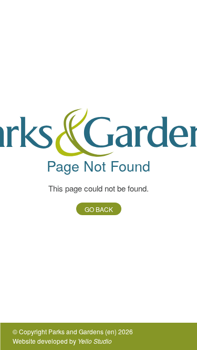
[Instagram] (178, 336)
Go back (99, 209)
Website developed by (62, 340)
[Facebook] (161, 336)
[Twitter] (144, 336)
